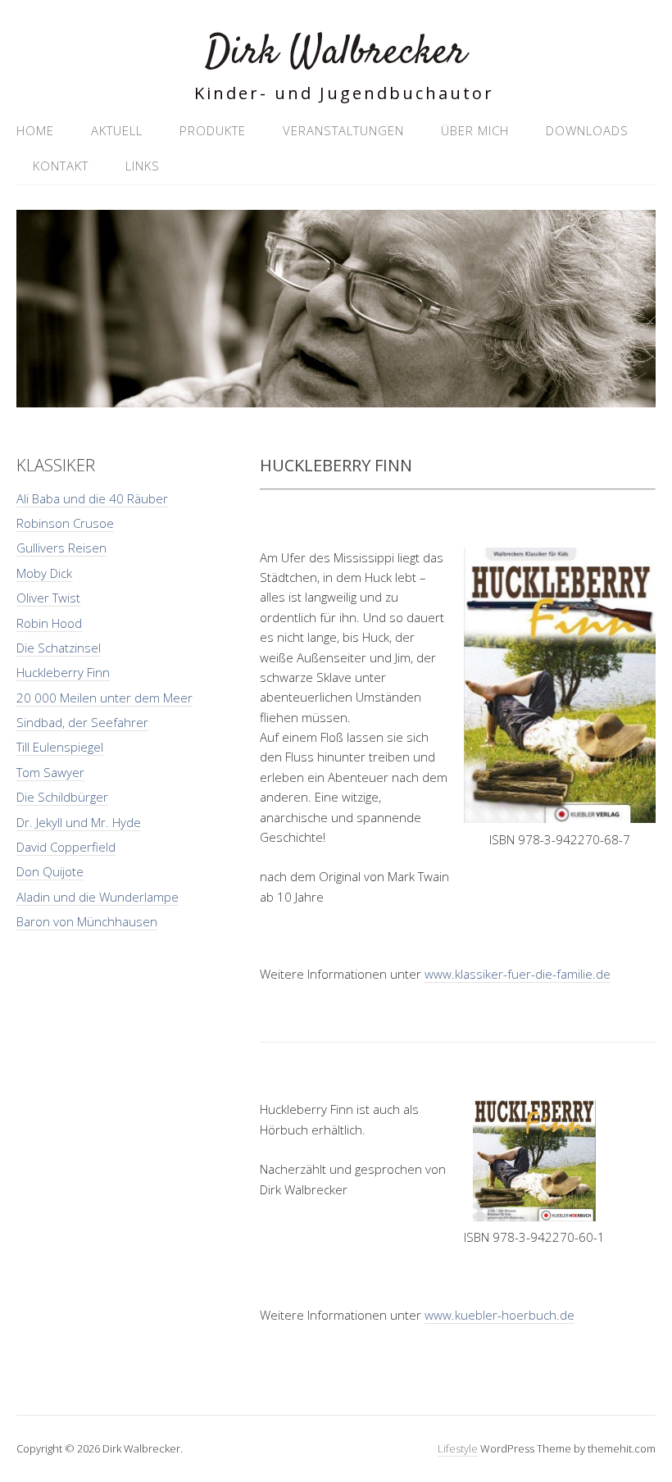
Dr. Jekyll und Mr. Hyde (78, 822)
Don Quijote (50, 871)
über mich (475, 130)
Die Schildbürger (62, 797)
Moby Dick (44, 573)
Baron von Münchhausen (86, 921)
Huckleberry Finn (63, 672)
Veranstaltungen (343, 130)
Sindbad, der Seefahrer (82, 722)
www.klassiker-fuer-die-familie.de (518, 974)
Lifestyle (458, 1448)
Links (142, 165)
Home (35, 130)
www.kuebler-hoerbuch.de (499, 1315)
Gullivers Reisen (61, 547)
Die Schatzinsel (58, 647)
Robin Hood (49, 623)
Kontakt (61, 165)
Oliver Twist (48, 597)
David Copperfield (66, 847)
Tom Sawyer (50, 772)
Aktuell (117, 130)
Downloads (587, 130)
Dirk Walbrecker (336, 53)
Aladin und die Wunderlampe (97, 897)
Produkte (212, 130)
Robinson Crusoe (65, 523)
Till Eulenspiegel (59, 747)
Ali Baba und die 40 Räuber (92, 498)
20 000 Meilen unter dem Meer (104, 697)
